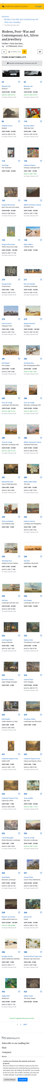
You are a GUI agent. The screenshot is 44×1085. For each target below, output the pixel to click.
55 (25, 82)
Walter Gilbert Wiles (30, 482)
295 (3, 596)
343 (3, 794)
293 (3, 556)
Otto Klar (27, 561)
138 (25, 240)
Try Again (38, 6)
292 (25, 517)
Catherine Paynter (29, 165)
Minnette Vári (6, 86)
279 (25, 319)
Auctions (5, 16)
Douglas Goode (7, 956)
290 (3, 517)
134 (25, 200)
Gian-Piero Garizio (8, 679)
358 (3, 912)
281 (3, 359)
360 (25, 912)
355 (25, 833)
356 (3, 873)
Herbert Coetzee (29, 521)
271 (25, 280)
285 (3, 438)
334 (25, 675)
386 (3, 952)
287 (3, 477)
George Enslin (6, 284)
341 (3, 754)
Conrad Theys (28, 679)
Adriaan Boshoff (29, 323)
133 (3, 200)
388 (25, 952)
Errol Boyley (28, 600)
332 (25, 636)
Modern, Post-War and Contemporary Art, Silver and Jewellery (21, 20)
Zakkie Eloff (6, 996)
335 (3, 715)
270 (3, 280)
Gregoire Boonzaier (8, 205)
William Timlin (28, 996)
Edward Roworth (7, 482)
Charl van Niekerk (7, 521)
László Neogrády (7, 838)
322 (3, 636)
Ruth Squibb (6, 719)
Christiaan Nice (29, 363)
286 (25, 438)
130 (25, 161)
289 (25, 477)
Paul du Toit (28, 917)
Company (6, 1052)
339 (25, 715)
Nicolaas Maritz (29, 126)
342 (25, 754)
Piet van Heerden (29, 284)
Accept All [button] (22, 1079)
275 (3, 319)
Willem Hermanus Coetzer (32, 205)
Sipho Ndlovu (28, 244)
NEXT (25, 1024)
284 (25, 398)
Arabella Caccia (7, 126)
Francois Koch (6, 323)
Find (4, 1047)
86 (3, 121)
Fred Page (5, 165)
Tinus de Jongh (7, 403)
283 (3, 398)
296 (25, 596)
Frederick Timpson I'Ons (10, 759)
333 (3, 675)
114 (3, 161)
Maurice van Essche (8, 917)
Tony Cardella (28, 798)
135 (3, 240)
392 (3, 992)
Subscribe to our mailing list (15, 1043)
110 (25, 121)
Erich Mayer (6, 363)
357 (25, 873)
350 (25, 794)
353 (3, 833)
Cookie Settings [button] (9, 1079)
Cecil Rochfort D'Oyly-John (33, 956)
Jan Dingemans (7, 640)
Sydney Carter (28, 640)
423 (25, 992)
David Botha (6, 877)
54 (3, 82)
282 (25, 359)
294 (25, 556)
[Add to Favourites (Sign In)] (19, 82)
